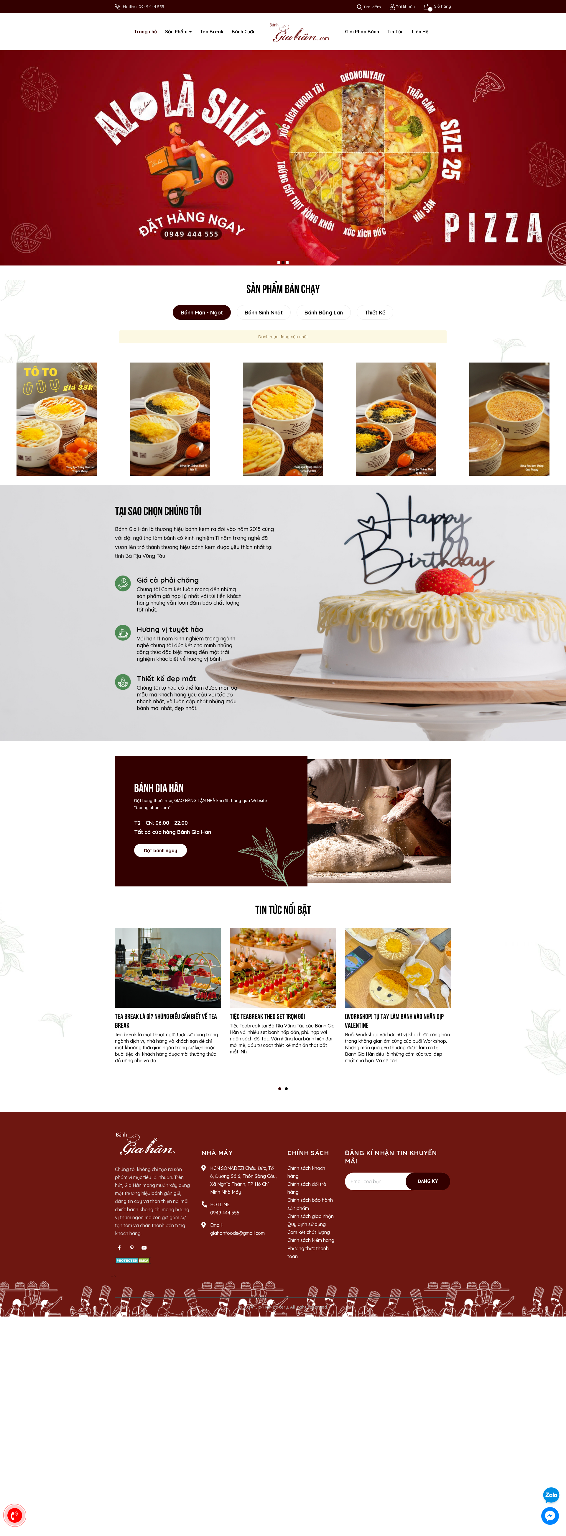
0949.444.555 (151, 6)
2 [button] (286, 1094)
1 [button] (279, 1094)
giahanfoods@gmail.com (237, 1239)
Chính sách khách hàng (306, 1177)
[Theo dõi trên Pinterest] (131, 1253)
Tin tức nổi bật (283, 914)
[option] (56, 424)
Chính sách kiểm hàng (310, 1246)
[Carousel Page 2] (283, 267)
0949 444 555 (224, 1218)
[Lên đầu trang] (555, 1478)
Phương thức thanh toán (308, 1258)
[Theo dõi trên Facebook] (119, 1253)
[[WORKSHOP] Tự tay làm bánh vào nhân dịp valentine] (398, 973)
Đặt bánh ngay (160, 856)
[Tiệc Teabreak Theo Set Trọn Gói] (283, 973)
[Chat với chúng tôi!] (550, 1516)
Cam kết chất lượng (308, 1238)
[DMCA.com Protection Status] (133, 1265)
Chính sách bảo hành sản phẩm (310, 1210)
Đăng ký (428, 1187)
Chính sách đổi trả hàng (306, 1194)
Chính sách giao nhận (310, 1221)
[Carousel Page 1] (278, 267)
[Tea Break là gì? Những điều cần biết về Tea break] (168, 973)
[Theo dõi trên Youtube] (144, 1253)
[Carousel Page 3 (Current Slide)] (287, 267)
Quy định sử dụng (306, 1230)
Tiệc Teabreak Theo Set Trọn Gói (267, 1021)
